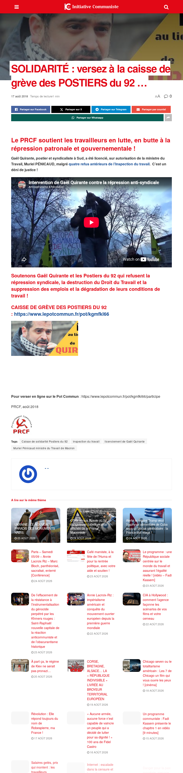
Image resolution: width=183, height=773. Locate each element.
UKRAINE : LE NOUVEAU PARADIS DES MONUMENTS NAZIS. (35, 528)
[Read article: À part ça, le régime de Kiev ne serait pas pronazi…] (20, 665)
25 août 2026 (26, 538)
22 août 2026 (98, 633)
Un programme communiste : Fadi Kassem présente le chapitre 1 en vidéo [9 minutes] (157, 723)
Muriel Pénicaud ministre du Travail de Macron (44, 448)
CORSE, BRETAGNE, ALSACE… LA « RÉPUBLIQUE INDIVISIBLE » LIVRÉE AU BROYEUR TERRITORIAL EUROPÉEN (98, 680)
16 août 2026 (98, 752)
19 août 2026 (98, 704)
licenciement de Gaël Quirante (125, 441)
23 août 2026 (98, 576)
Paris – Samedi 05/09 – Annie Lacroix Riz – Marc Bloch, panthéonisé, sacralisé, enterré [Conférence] (45, 563)
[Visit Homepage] (91, 6)
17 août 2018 (19, 96)
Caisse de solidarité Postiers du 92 (45, 441)
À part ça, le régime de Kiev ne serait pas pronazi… (45, 666)
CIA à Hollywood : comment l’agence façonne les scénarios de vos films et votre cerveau (156, 607)
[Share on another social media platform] (168, 117)
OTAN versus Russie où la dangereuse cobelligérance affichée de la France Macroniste (88, 526)
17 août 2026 (42, 738)
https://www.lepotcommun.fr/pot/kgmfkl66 (61, 313)
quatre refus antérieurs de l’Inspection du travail (109, 163)
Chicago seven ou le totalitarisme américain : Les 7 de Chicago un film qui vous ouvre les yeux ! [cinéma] (157, 673)
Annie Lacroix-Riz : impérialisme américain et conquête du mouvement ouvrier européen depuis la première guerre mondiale (100, 611)
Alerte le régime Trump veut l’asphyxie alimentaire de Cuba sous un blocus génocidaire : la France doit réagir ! (147, 526)
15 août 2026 (154, 738)
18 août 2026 (154, 690)
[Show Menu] (17, 6)
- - (47, 468)
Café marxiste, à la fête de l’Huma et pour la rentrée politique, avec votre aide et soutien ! (101, 561)
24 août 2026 (82, 538)
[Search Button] (166, 6)
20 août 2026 (42, 676)
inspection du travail (86, 441)
